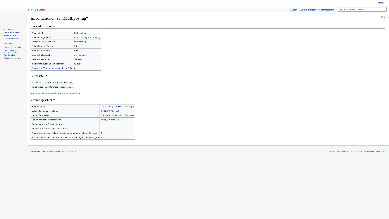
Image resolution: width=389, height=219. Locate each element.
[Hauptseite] (13, 12)
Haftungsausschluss (70, 151)
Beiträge (129, 106)
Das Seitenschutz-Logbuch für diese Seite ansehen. (55, 93)
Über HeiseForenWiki (51, 151)
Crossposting (80, 37)
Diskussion (118, 106)
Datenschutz (35, 151)
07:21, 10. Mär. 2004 (111, 111)
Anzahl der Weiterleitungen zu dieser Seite (52, 68)
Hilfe (383, 17)
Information (93, 37)
